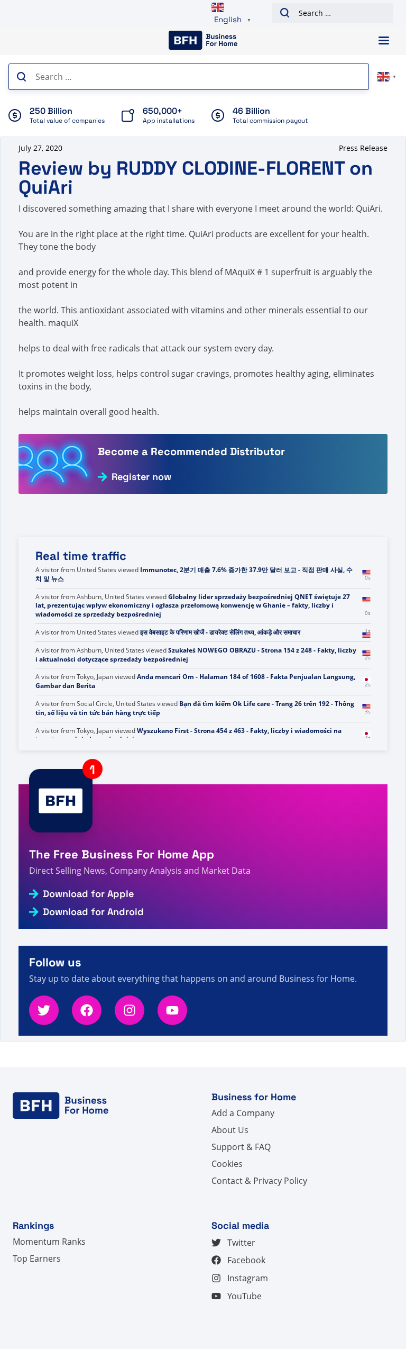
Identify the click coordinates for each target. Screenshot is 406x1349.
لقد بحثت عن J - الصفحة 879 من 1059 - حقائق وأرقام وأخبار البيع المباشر (261, 569)
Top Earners (37, 1258)
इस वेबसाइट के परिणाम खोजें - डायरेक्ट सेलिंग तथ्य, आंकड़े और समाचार (220, 650)
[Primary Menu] (384, 40)
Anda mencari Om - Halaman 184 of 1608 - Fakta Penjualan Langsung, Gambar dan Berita (195, 699)
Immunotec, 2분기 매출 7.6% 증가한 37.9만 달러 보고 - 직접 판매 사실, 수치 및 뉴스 (194, 592)
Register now (141, 477)
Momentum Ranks (49, 1241)
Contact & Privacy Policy (259, 1181)
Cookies (227, 1164)
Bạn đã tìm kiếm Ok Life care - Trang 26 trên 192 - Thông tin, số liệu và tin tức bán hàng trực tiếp (194, 726)
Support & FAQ (241, 1147)
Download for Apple (88, 894)
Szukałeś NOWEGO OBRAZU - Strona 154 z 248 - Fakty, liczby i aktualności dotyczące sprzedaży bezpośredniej (195, 673)
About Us (229, 1130)
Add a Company (242, 1113)
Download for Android (93, 912)
